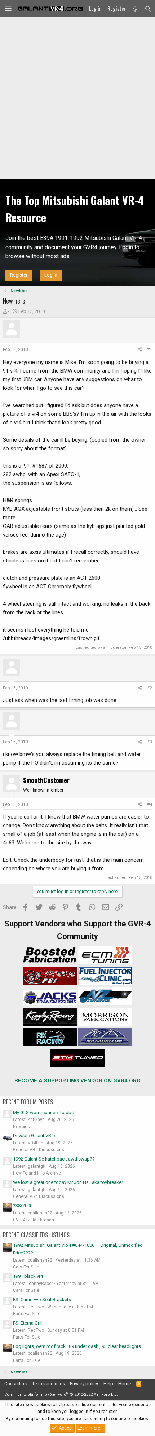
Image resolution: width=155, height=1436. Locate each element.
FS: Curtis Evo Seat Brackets (42, 1299)
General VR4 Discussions (38, 1149)
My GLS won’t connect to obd (43, 1112)
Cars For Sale (26, 1266)
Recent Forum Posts (28, 1102)
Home (124, 1383)
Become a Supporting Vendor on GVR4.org (77, 1080)
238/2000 (22, 1205)
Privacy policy (84, 1383)
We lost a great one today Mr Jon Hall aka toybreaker (68, 1182)
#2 (149, 687)
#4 (149, 804)
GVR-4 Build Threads (33, 1219)
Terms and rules (48, 1383)
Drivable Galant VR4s (34, 1135)
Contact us (15, 1383)
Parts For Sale (26, 1313)
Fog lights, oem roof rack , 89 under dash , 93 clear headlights (77, 1346)
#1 (149, 349)
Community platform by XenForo (61, 1394)
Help (108, 1383)
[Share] (140, 349)
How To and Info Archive (37, 1173)
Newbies (21, 1126)
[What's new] (135, 8)
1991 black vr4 (28, 1276)
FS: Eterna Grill (28, 1323)
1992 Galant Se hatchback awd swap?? (54, 1159)
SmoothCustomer (46, 780)
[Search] (148, 8)
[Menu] (8, 8)
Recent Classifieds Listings (36, 1235)
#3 (149, 741)
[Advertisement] (77, 98)
